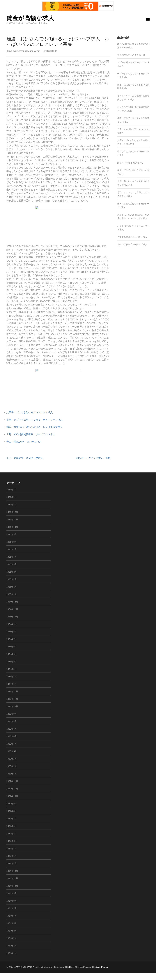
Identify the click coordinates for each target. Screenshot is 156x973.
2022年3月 (11, 848)
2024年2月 (11, 676)
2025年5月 (11, 564)
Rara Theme (75, 967)
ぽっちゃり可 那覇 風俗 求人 (130, 162)
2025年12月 (12, 512)
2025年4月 (11, 572)
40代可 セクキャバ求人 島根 (93, 458)
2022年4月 (11, 841)
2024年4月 (11, 661)
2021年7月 (11, 908)
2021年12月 (12, 871)
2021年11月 (12, 878)
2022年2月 (11, 856)
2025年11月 (12, 519)
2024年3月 (11, 669)
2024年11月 (12, 609)
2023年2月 (11, 766)
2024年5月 (11, 654)
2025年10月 (12, 527)
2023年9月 (11, 714)
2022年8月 (11, 811)
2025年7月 (11, 549)
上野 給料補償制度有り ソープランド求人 (30, 434)
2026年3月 (11, 489)
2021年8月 (11, 901)
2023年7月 (11, 729)
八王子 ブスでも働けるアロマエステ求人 (29, 412)
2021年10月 (12, 886)
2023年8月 (11, 721)
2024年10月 (12, 616)
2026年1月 (11, 504)
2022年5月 (11, 833)
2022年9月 (11, 803)
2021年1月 (11, 953)
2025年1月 (11, 594)
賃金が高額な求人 (30, 18)
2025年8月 (11, 542)
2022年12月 (12, 781)
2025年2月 (11, 587)
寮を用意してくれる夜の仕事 (131, 55)
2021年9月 (11, 893)
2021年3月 (11, 938)
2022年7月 (11, 818)
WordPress (102, 967)
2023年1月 (11, 773)
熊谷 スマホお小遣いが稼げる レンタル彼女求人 (34, 427)
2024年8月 (11, 631)
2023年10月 (12, 706)
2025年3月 (11, 579)
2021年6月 (11, 916)
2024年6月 (11, 646)
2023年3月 (11, 759)
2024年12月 (12, 601)
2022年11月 (12, 788)
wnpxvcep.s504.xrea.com (26, 51)
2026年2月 (11, 497)
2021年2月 (11, 945)
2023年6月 (11, 736)
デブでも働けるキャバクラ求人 (132, 237)
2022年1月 (11, 863)
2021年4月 (11, 931)
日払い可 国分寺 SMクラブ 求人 (132, 244)
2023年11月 (12, 699)
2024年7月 (11, 639)
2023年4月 (11, 751)
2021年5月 (11, 923)
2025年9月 (11, 534)
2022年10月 (12, 796)
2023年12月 (12, 691)
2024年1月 (11, 684)
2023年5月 (11, 744)
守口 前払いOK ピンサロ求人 (23, 441)
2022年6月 (11, 826)
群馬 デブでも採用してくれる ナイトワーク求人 (34, 419)
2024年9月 (11, 624)
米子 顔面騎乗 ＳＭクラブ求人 (24, 458)
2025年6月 (11, 557)
